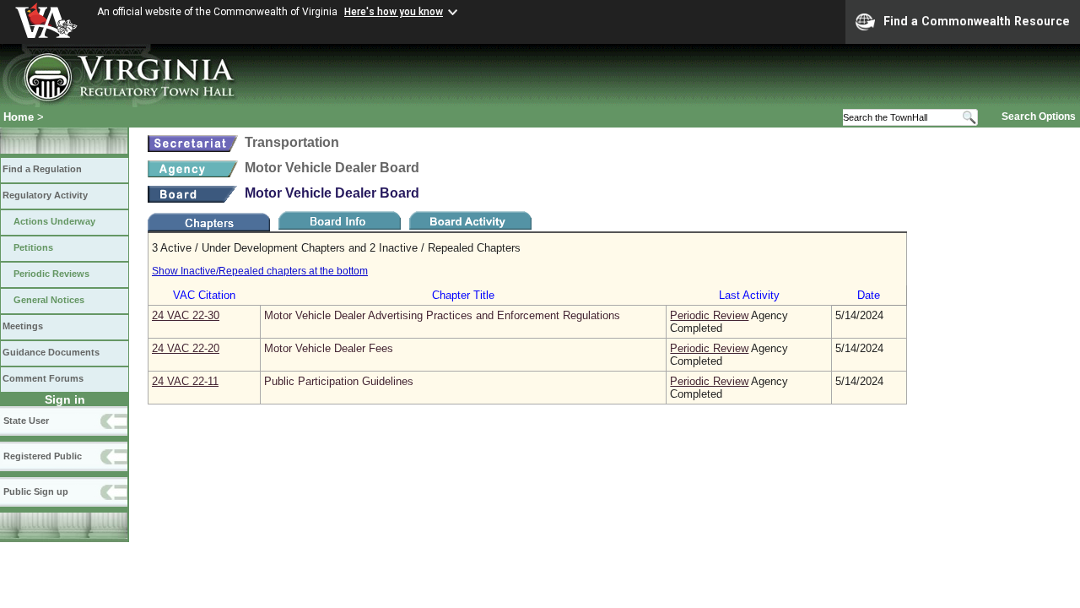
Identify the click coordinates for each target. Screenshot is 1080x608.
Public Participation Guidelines (338, 381)
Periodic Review (709, 315)
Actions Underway (54, 221)
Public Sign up (35, 491)
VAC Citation (204, 295)
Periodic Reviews (51, 274)
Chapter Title (463, 295)
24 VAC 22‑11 (185, 381)
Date (868, 295)
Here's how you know (393, 12)
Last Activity (749, 295)
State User (26, 420)
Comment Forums (43, 378)
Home (18, 117)
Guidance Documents (51, 352)
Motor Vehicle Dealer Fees (328, 348)
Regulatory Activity (45, 195)
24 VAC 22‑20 (185, 348)
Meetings (23, 326)
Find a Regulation (42, 169)
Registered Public (42, 456)
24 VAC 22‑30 (185, 315)
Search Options (1039, 116)
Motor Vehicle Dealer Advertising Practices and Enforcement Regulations (442, 315)
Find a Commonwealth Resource (976, 21)
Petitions (33, 247)
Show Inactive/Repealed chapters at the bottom (260, 271)
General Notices (49, 300)
